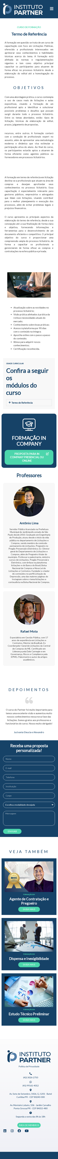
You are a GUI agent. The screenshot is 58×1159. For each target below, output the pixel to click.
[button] (29, 402)
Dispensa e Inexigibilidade (29, 958)
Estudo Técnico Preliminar (29, 1014)
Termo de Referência (22, 402)
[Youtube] (26, 1131)
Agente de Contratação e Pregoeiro (29, 901)
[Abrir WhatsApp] (50, 1151)
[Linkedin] (4, 1131)
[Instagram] (12, 1131)
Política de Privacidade (29, 1066)
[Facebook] (19, 1131)
